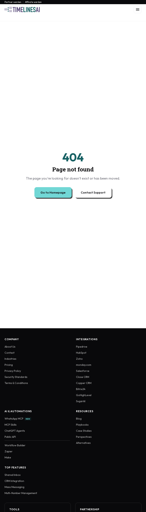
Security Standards (16, 377)
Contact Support (93, 192)
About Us (10, 346)
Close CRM (82, 377)
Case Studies (84, 430)
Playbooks (82, 424)
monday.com (83, 365)
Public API (10, 437)
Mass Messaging (14, 487)
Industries (10, 358)
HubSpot (81, 352)
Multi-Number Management (21, 493)
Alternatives (83, 443)
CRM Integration (14, 481)
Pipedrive (81, 346)
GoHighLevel (83, 395)
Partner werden (13, 2)
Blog (79, 418)
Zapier (9, 451)
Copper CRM (83, 383)
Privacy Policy (13, 371)
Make (8, 457)
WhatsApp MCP (17, 418)
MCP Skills (11, 424)
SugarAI (80, 401)
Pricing (9, 365)
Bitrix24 (80, 389)
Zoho (79, 358)
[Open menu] (137, 9)
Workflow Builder (15, 445)
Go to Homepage (53, 192)
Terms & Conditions (16, 383)
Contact (9, 352)
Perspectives (84, 437)
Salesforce (82, 371)
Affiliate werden (33, 2)
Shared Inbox (13, 475)
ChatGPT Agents (15, 430)
